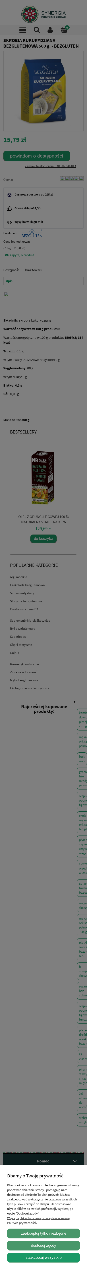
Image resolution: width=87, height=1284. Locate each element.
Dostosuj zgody (43, 1245)
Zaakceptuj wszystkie (44, 1257)
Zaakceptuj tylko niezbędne (43, 1233)
